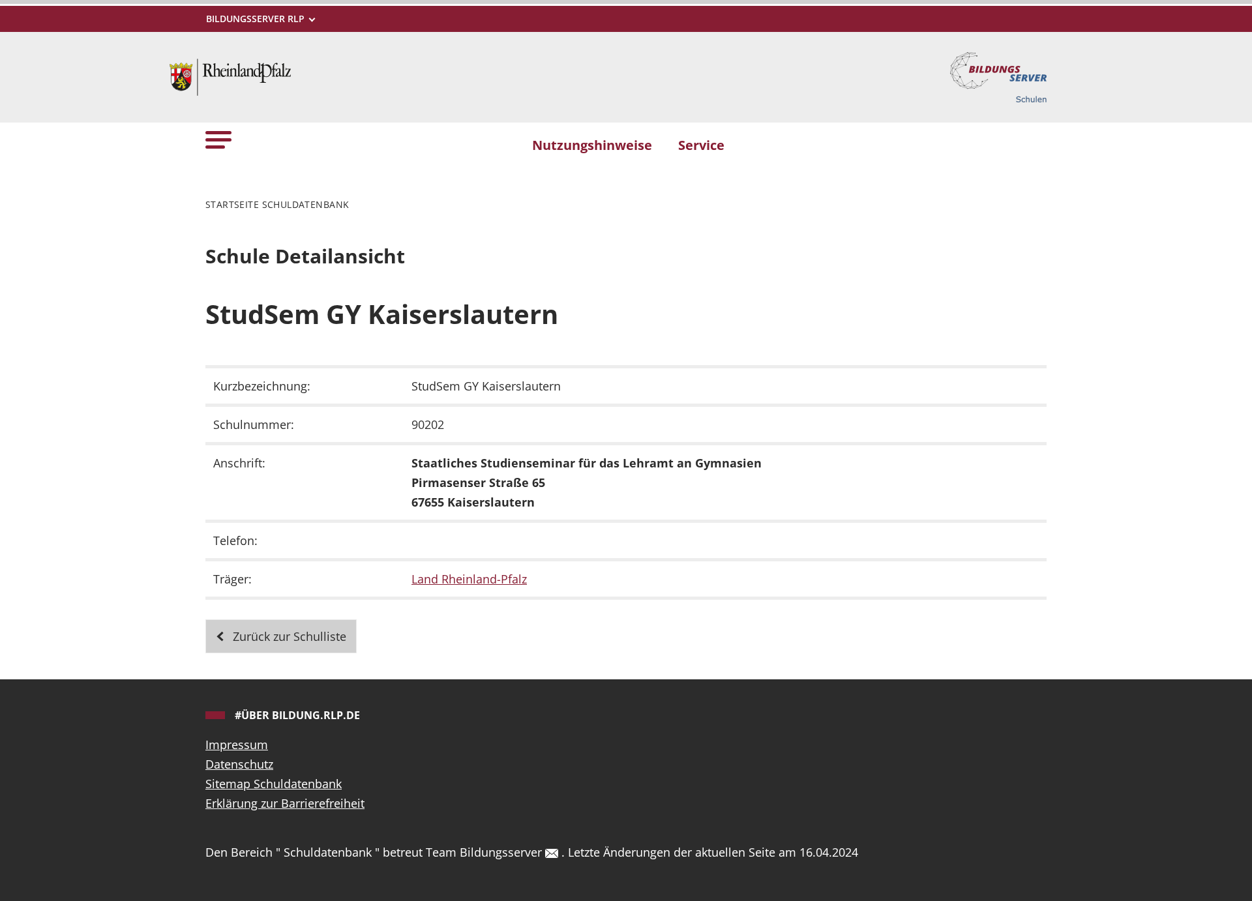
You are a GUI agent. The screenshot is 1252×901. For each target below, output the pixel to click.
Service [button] (701, 145)
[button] (218, 139)
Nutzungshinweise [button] (592, 145)
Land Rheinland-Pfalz (469, 579)
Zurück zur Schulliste (288, 636)
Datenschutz (239, 764)
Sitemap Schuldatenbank (273, 783)
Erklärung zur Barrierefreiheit (285, 803)
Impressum (236, 744)
